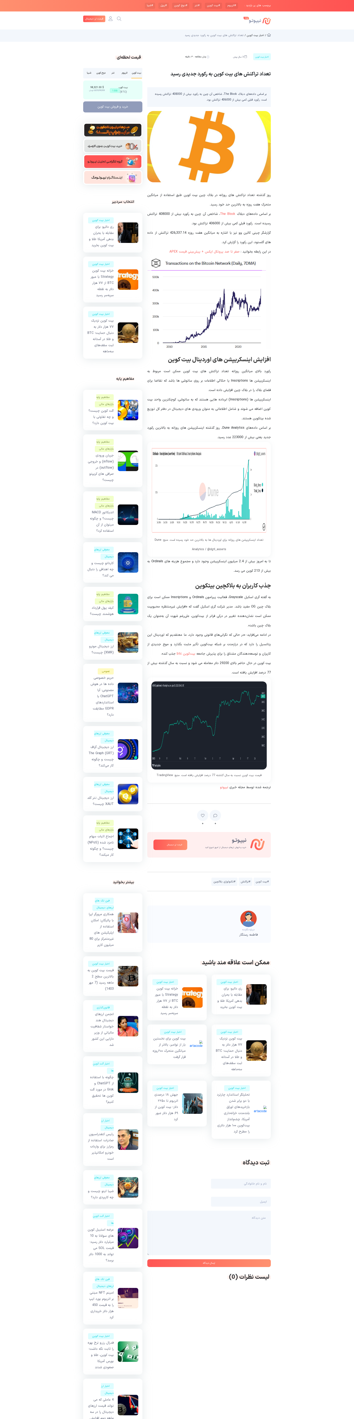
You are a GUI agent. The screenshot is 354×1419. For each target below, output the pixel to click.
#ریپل (163, 5)
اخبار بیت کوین (229, 982)
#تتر (197, 5)
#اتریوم (231, 5)
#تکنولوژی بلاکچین (224, 882)
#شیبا (150, 5)
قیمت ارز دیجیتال (94, 19)
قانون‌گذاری (103, 1008)
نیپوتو (224, 787)
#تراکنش (245, 882)
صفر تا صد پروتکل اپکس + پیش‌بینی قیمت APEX (204, 251)
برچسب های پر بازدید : (257, 6)
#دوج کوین (180, 5)
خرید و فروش (113, 106)
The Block (227, 214)
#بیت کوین (213, 5)
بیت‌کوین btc (186, 653)
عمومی (106, 671)
